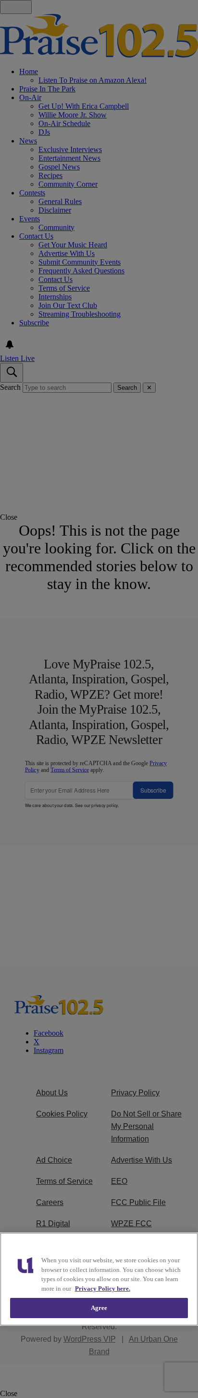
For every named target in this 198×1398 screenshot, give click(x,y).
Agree (99, 1307)
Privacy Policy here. (102, 1288)
